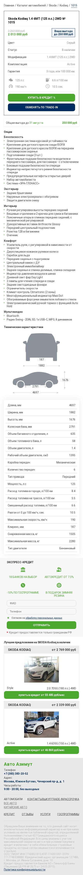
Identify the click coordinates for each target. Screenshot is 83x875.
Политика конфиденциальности (24, 869)
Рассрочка (71, 799)
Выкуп (46, 799)
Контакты (34, 799)
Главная (9, 5)
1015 (74, 5)
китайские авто (15, 807)
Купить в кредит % (41, 97)
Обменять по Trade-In (41, 107)
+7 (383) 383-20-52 (16, 773)
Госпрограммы (68, 814)
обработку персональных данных (44, 618)
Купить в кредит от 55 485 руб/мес (41, 694)
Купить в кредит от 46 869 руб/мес (41, 750)
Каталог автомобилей (31, 5)
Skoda (53, 5)
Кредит (9, 814)
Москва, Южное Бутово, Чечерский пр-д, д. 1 (34, 781)
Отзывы (27, 814)
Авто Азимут (18, 764)
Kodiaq (64, 5)
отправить (41, 625)
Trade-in (57, 799)
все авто (10, 803)
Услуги (45, 814)
